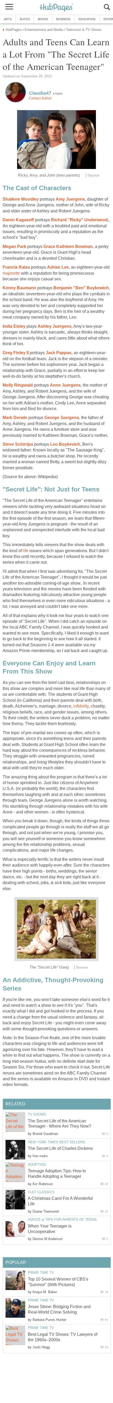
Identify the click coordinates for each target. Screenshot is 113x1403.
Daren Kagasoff (18, 220)
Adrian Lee (58, 267)
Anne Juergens (65, 385)
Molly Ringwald (18, 385)
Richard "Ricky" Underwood (79, 220)
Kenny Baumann (19, 288)
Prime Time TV (41, 1273)
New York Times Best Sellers (56, 1142)
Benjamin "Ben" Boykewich (81, 288)
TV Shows (37, 1114)
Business (63, 19)
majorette (11, 273)
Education (87, 19)
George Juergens (61, 417)
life (25, 550)
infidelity (81, 706)
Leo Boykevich (65, 444)
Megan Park (14, 246)
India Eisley (14, 326)
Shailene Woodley (21, 199)
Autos (25, 19)
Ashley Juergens (54, 326)
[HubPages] (56, 7)
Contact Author (40, 98)
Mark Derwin (15, 417)
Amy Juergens (70, 199)
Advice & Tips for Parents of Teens (62, 1219)
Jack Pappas (58, 352)
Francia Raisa (16, 267)
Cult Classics (41, 1192)
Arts (8, 19)
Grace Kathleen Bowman (68, 246)
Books (43, 19)
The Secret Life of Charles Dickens (60, 1148)
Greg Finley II (16, 352)
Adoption (37, 1165)
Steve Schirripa (18, 444)
